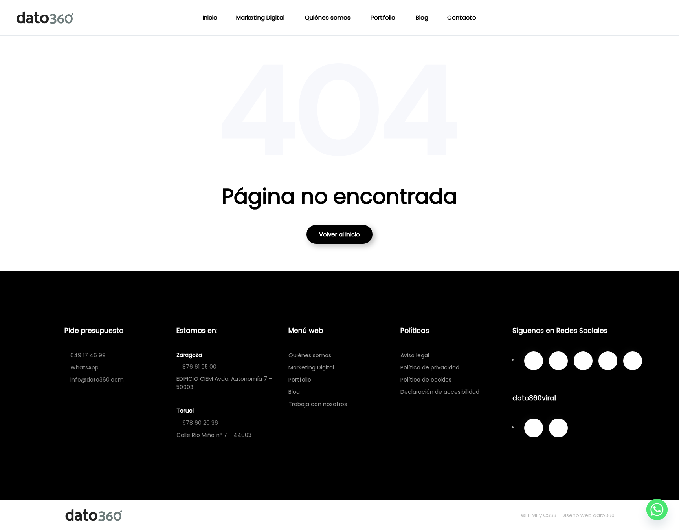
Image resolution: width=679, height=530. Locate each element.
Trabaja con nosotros (317, 404)
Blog (422, 17)
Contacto (461, 17)
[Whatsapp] (657, 509)
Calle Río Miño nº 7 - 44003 (213, 435)
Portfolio (383, 17)
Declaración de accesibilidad (439, 392)
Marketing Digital (260, 17)
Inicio (210, 17)
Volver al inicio (339, 234)
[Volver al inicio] (46, 17)
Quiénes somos (328, 17)
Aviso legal (414, 355)
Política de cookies (425, 380)
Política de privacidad (429, 367)
